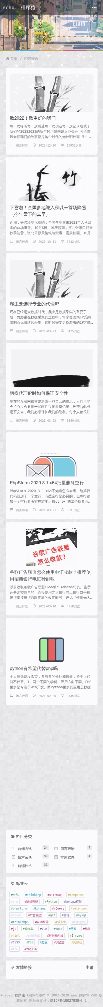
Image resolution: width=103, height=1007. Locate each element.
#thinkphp (33, 895)
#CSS (29, 942)
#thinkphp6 (19, 922)
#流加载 (76, 942)
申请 (90, 967)
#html (15, 935)
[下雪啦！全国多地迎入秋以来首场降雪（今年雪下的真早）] (51, 196)
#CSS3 (15, 942)
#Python (51, 901)
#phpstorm (19, 908)
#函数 (72, 929)
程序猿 (19, 995)
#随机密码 (31, 901)
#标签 (87, 929)
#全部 (15, 895)
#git (51, 915)
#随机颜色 (79, 922)
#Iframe (76, 935)
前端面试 (21, 849)
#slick (60, 922)
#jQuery (58, 908)
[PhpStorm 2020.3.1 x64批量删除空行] (51, 474)
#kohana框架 (73, 901)
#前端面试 (33, 935)
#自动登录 (42, 922)
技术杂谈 (21, 857)
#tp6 (14, 949)
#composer (76, 895)
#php (14, 901)
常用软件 (64, 857)
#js (13, 929)
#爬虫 (44, 942)
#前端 (66, 915)
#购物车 (28, 929)
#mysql (81, 915)
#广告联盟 (35, 915)
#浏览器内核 (54, 935)
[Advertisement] (51, 770)
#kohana (39, 908)
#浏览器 (59, 942)
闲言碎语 (31, 59)
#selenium (78, 908)
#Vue (43, 929)
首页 (13, 59)
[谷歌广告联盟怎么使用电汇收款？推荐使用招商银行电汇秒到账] (51, 554)
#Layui (16, 915)
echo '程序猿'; (22, 8)
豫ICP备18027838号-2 (68, 1000)
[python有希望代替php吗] (51, 650)
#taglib (30, 949)
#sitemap (55, 895)
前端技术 (21, 866)
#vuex (58, 929)
